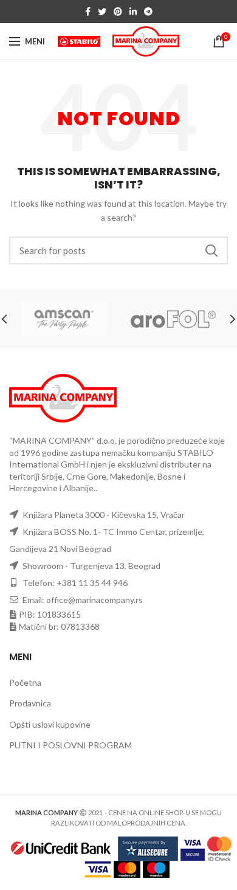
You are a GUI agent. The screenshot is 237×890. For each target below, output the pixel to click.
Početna (25, 682)
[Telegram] (148, 11)
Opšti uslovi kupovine (50, 724)
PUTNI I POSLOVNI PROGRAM (70, 745)
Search (211, 250)
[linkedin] (133, 11)
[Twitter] (102, 11)
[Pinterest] (118, 11)
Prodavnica (30, 703)
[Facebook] (87, 11)
